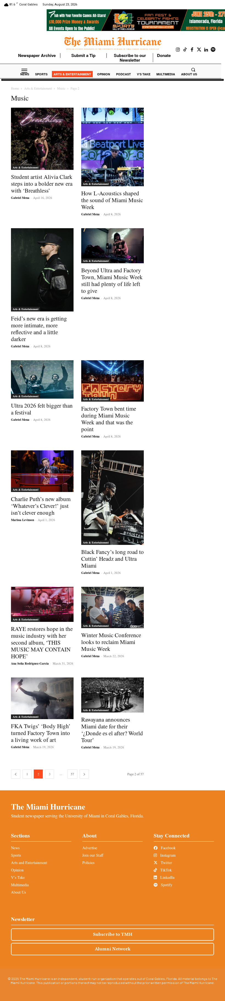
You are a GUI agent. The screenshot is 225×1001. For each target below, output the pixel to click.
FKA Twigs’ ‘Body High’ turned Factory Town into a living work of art (41, 732)
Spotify (166, 884)
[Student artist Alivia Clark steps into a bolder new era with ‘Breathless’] (42, 139)
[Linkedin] (206, 49)
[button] (193, 69)
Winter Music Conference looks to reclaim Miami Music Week (111, 642)
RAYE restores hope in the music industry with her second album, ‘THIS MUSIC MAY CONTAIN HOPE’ (42, 642)
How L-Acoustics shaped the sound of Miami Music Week (112, 200)
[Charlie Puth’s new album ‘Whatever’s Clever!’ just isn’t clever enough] (42, 471)
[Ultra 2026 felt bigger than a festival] (42, 379)
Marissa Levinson (22, 520)
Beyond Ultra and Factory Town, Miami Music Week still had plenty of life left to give (112, 280)
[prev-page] (15, 774)
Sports (16, 855)
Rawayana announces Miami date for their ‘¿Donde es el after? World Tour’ (112, 730)
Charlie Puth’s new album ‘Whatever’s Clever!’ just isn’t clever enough (41, 505)
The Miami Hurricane (48, 806)
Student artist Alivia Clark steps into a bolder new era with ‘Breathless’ (41, 183)
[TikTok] (185, 49)
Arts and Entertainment (29, 862)
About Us (18, 892)
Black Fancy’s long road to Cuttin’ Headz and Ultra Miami (112, 558)
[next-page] (84, 774)
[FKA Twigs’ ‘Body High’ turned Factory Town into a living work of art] (42, 698)
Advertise (89, 847)
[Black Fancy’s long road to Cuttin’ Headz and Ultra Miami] (112, 497)
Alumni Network (112, 948)
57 (72, 774)
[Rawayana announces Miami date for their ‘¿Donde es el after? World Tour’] (112, 695)
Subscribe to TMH (112, 934)
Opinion (17, 870)
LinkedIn (167, 877)
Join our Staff (92, 855)
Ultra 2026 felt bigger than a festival (42, 409)
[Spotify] (213, 49)
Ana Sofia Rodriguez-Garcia (30, 663)
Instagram (167, 855)
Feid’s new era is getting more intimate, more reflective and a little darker (39, 328)
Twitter (166, 862)
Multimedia (20, 884)
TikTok (165, 870)
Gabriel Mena (20, 198)
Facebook (168, 847)
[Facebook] (192, 49)
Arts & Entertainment (38, 88)
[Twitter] (199, 49)
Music (61, 88)
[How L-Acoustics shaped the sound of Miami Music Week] (112, 147)
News (15, 847)
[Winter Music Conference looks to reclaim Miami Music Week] (112, 607)
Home (15, 88)
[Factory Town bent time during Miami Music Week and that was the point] (112, 381)
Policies (88, 862)
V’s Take (18, 877)
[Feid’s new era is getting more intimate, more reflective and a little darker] (42, 269)
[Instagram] (178, 49)
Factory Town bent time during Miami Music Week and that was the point (108, 419)
